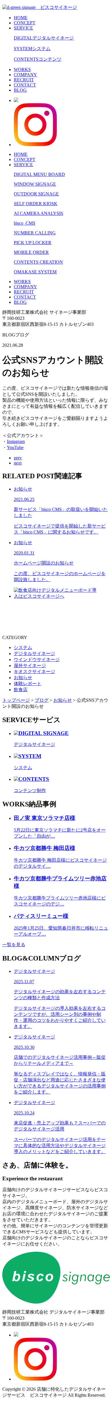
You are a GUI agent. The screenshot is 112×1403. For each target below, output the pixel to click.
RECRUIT (24, 79)
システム (23, 647)
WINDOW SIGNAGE (35, 184)
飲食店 (21, 689)
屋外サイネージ (30, 665)
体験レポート (27, 683)
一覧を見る (13, 944)
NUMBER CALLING (35, 232)
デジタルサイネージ (34, 653)
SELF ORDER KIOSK (35, 203)
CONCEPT (24, 22)
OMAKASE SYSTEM (35, 271)
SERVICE (23, 28)
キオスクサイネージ (34, 671)
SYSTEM (32, 48)
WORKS (22, 69)
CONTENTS (37, 59)
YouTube (15, 447)
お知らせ (23, 677)
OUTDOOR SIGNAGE (36, 193)
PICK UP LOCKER (32, 242)
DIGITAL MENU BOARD (39, 174)
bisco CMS (24, 223)
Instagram (16, 441)
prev (18, 457)
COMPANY (25, 74)
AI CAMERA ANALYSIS (38, 213)
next (18, 463)
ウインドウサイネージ (37, 659)
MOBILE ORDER (31, 252)
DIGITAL (44, 38)
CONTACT (25, 85)
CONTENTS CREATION (38, 262)
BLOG (20, 90)
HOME (21, 17)
